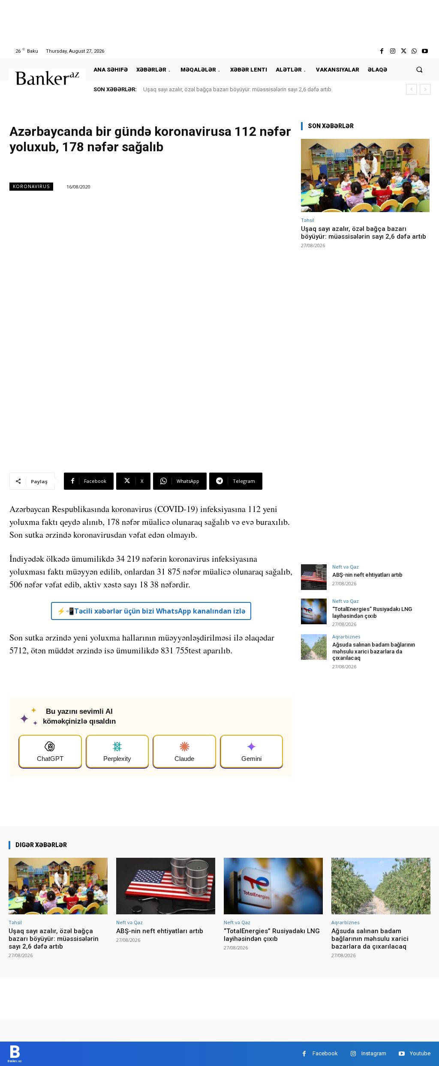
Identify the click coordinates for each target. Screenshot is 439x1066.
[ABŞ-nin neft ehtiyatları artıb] (314, 577)
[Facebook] (381, 51)
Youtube (420, 1053)
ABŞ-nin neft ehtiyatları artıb (367, 575)
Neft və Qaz (345, 566)
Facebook (325, 1053)
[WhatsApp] (414, 51)
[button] (419, 70)
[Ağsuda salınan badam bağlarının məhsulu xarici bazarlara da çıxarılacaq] (314, 647)
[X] (403, 51)
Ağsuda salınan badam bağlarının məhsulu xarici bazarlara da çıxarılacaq (373, 651)
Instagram (373, 1053)
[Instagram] (392, 51)
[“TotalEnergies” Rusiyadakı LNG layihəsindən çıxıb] (314, 611)
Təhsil (307, 220)
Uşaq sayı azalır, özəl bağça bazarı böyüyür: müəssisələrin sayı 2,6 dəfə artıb (237, 89)
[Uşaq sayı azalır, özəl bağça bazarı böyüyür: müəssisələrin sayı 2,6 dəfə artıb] (365, 175)
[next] (425, 89)
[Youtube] (425, 51)
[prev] (411, 89)
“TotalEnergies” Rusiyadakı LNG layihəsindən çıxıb (372, 612)
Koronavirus (31, 186)
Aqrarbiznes (346, 636)
